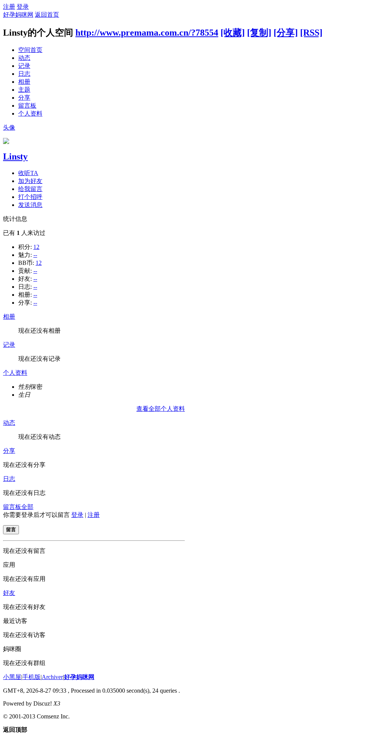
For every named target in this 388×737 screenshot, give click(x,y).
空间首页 (30, 50)
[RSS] (311, 33)
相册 (24, 81)
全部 (27, 507)
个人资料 (30, 113)
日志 (24, 73)
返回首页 (47, 14)
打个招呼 (30, 197)
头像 (9, 127)
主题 (24, 89)
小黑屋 (12, 677)
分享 (24, 97)
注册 (9, 6)
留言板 (27, 105)
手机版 (31, 677)
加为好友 (30, 181)
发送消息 (30, 205)
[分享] (286, 33)
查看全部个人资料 (160, 408)
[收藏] (233, 33)
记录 (24, 66)
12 (36, 247)
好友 (9, 593)
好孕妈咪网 (18, 14)
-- (35, 255)
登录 (23, 6)
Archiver (52, 677)
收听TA (28, 173)
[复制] (259, 33)
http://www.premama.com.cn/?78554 (146, 33)
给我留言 (30, 189)
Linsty (15, 156)
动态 (24, 58)
